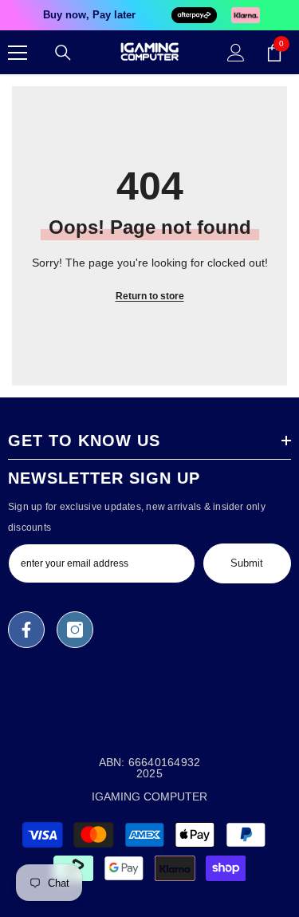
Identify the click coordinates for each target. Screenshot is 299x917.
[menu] (17, 52)
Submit (246, 563)
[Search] (63, 52)
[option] (149, 15)
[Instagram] (75, 629)
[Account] (236, 52)
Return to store (150, 296)
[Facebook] (26, 629)
